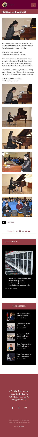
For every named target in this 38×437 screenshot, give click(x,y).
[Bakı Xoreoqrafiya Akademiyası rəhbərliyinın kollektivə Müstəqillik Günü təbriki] (11, 347)
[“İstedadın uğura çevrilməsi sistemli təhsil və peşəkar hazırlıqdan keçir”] (11, 317)
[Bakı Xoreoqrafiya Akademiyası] (8, 4)
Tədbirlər (10, 288)
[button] (33, 5)
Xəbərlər (15, 288)
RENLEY (21, 426)
